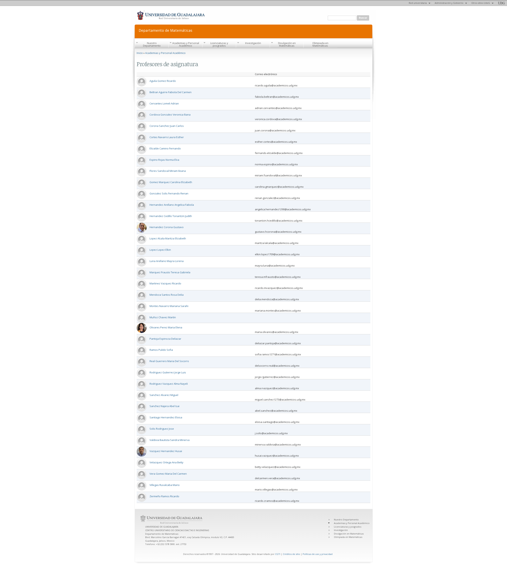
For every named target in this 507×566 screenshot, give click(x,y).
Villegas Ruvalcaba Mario (165, 485)
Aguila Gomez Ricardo (163, 81)
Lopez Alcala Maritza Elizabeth (168, 238)
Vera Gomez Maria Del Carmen (168, 473)
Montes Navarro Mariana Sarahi (169, 306)
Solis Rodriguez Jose (162, 428)
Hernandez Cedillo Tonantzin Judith (171, 216)
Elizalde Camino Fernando (165, 148)
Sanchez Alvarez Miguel (164, 395)
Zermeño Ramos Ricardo (164, 496)
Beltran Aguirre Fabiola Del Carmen (171, 92)
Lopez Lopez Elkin (160, 249)
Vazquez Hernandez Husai (166, 451)
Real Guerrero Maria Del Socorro (169, 361)
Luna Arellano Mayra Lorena (167, 261)
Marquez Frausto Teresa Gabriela (170, 272)
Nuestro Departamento (152, 44)
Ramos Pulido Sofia (161, 350)
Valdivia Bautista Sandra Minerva (170, 440)
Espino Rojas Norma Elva (164, 160)
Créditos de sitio (291, 554)
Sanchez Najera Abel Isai (164, 406)
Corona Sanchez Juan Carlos (167, 126)
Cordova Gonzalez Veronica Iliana (170, 114)
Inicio (140, 53)
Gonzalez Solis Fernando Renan (169, 193)
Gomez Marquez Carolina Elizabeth (171, 182)
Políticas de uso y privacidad (318, 554)
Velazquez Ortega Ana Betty (166, 462)
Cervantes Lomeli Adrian (164, 103)
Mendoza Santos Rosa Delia (167, 294)
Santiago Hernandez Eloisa (166, 417)
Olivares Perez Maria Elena (166, 327)
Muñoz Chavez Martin (163, 317)
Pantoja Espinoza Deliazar (165, 338)
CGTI (277, 554)
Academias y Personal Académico (185, 44)
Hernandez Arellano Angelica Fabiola (172, 205)
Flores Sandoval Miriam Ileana (168, 171)
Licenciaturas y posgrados (219, 44)
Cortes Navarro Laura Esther (167, 137)
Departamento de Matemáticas (165, 30)
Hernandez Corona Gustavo (167, 227)
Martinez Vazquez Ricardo (165, 283)
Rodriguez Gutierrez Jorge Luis (168, 372)
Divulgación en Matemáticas (287, 44)
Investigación (253, 43)
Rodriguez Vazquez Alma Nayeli (169, 383)
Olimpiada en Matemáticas (320, 44)
